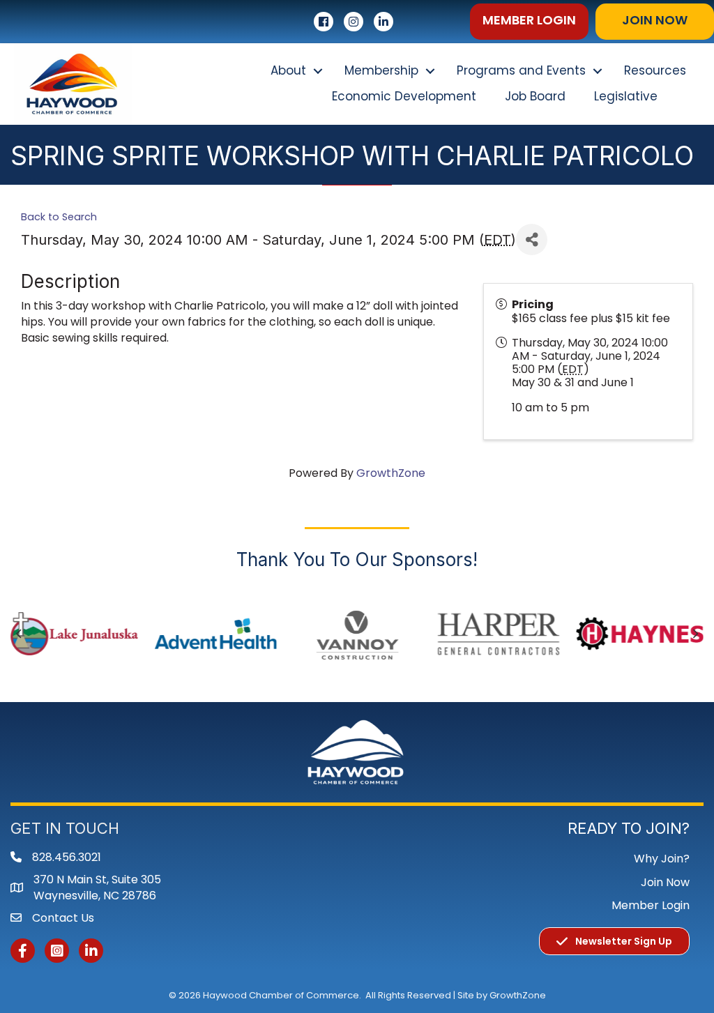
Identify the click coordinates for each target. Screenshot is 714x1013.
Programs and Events (521, 70)
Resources (655, 70)
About (288, 70)
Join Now (665, 882)
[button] (529, 21)
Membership (381, 70)
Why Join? (662, 859)
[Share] (531, 239)
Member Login (651, 905)
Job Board (535, 96)
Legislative (626, 96)
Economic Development (404, 96)
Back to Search (59, 217)
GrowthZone (390, 473)
